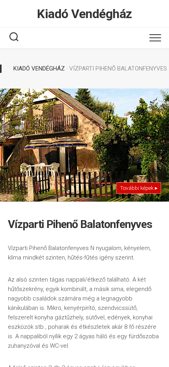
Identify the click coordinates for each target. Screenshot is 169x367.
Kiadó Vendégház (84, 13)
